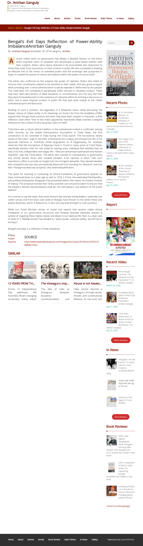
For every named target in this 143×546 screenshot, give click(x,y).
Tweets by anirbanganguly (118, 506)
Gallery (131, 18)
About (57, 18)
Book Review (91, 18)
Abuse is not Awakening (88, 283)
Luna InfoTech (127, 539)
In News (120, 18)
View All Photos (120, 195)
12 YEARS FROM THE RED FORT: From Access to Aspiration (22, 283)
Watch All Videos (121, 340)
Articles (67, 18)
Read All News (121, 417)
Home (47, 18)
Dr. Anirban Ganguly (23, 2)
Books (78, 18)
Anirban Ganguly (21, 51)
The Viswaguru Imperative (55, 283)
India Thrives (106, 18)
